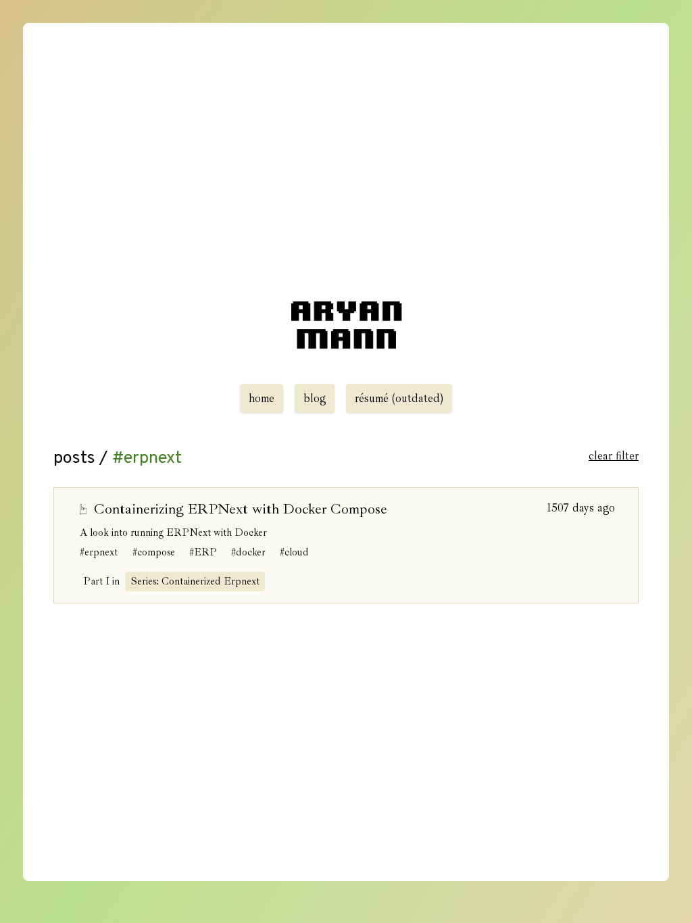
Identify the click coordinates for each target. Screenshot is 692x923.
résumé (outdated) (399, 398)
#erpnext (99, 552)
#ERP (203, 552)
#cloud (294, 552)
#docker (248, 552)
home (261, 398)
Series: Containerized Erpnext (195, 581)
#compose (153, 552)
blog (314, 398)
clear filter (614, 456)
